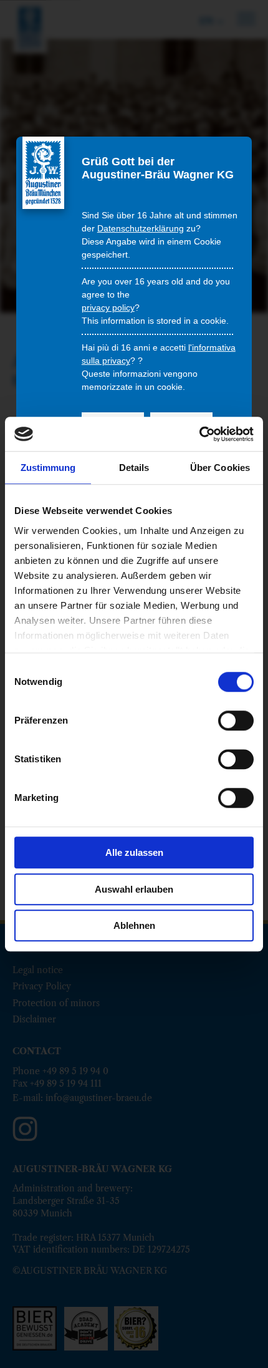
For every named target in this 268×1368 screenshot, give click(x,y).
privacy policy (108, 308)
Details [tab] (134, 467)
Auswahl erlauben (134, 889)
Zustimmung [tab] (48, 467)
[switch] (236, 720)
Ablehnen (134, 925)
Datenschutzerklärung (140, 228)
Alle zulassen (134, 852)
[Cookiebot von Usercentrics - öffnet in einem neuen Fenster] (199, 434)
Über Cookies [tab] (220, 467)
